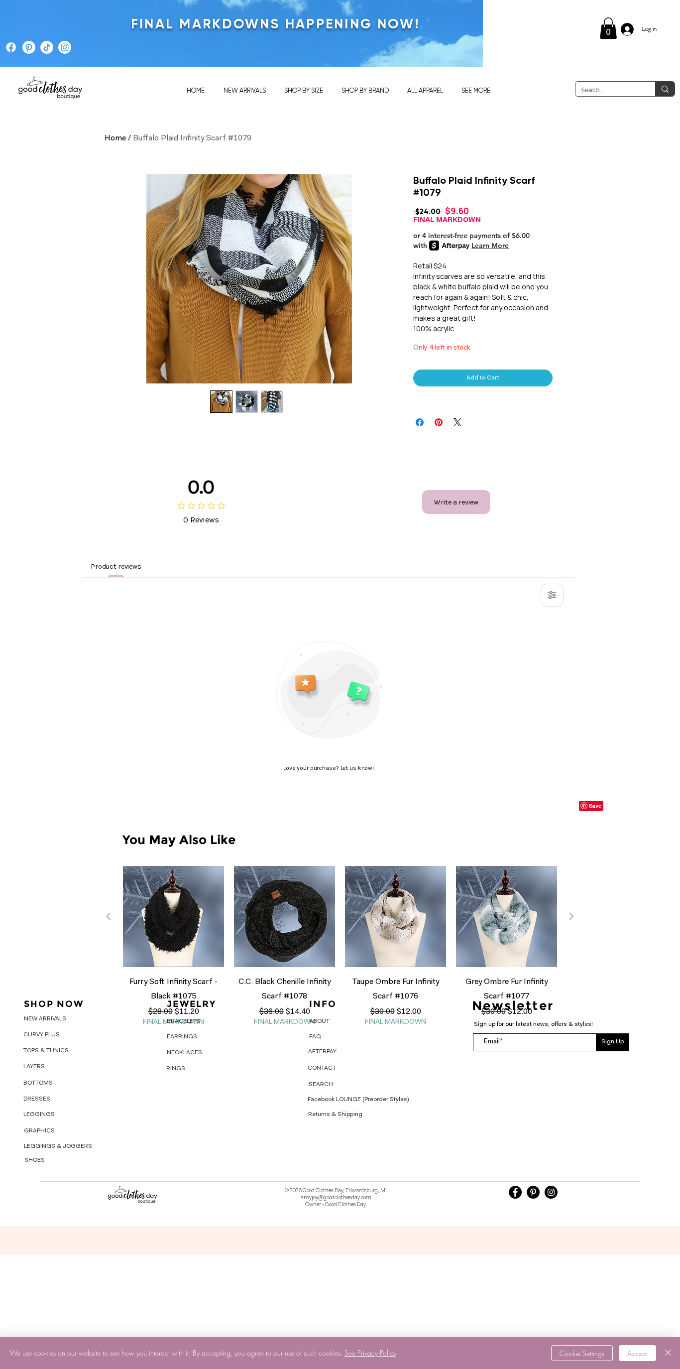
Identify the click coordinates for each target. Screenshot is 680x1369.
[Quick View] (173, 916)
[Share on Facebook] (420, 422)
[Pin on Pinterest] (439, 422)
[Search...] (665, 89)
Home (115, 138)
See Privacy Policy (370, 1353)
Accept (637, 1353)
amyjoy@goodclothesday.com (336, 1198)
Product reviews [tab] (116, 566)
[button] (608, 28)
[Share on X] (457, 422)
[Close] (668, 1353)
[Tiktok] (46, 47)
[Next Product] (571, 916)
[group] (340, 947)
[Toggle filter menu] (552, 595)
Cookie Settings (582, 1353)
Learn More (490, 245)
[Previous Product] (108, 916)
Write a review (456, 502)
